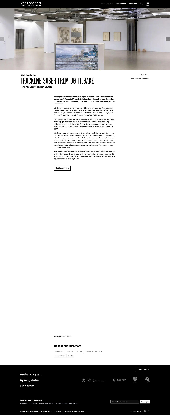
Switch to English (136, 411)
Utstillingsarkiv (61, 168)
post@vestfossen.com (46, 411)
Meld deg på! (145, 402)
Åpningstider (121, 4)
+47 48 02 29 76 (58, 411)
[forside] (31, 4)
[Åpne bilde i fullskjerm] (41, 204)
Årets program (106, 4)
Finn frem (133, 4)
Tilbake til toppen (142, 369)
